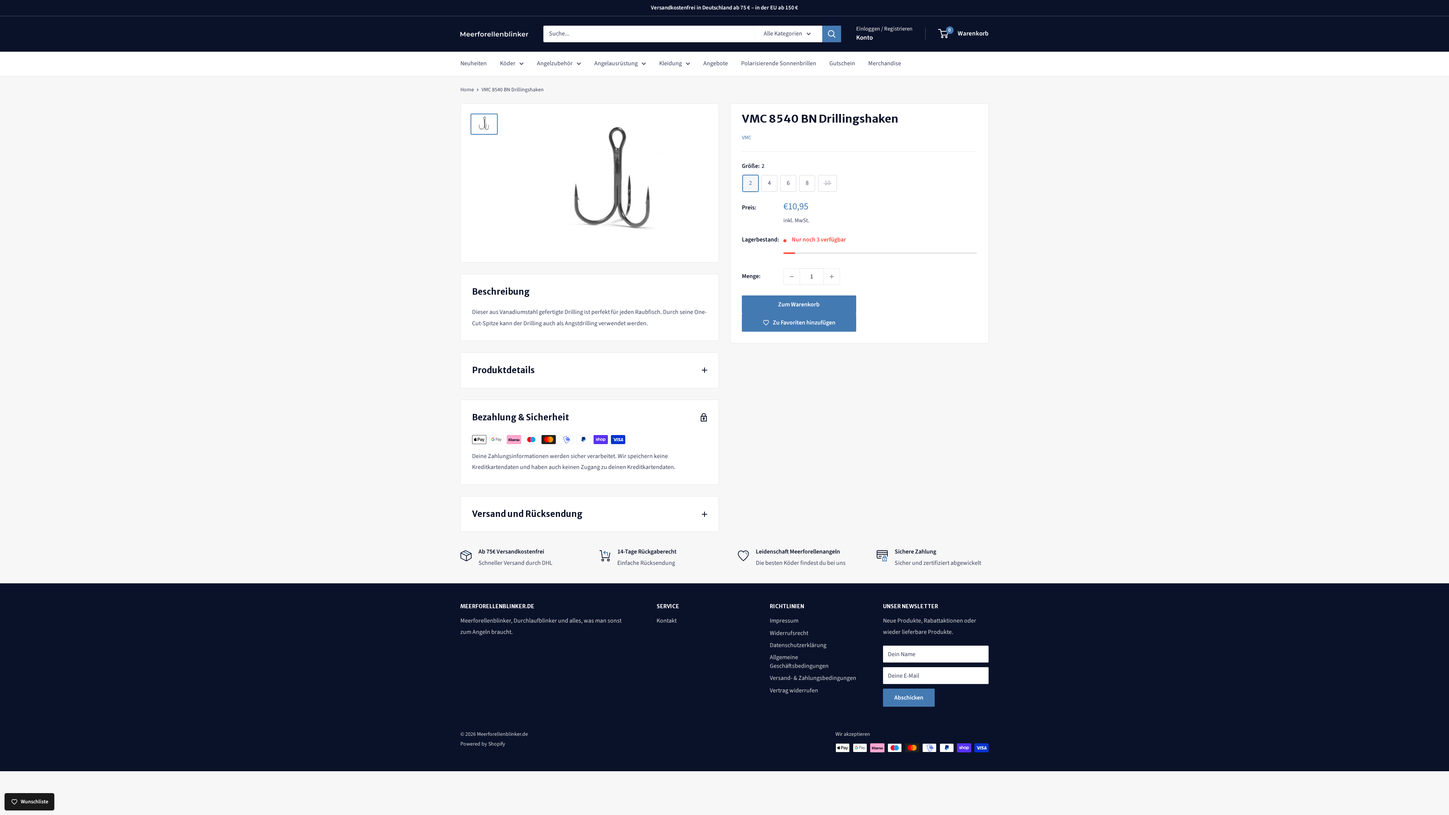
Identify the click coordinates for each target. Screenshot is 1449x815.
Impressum (784, 621)
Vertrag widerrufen (794, 690)
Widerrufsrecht (789, 633)
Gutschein (842, 63)
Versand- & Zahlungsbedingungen (813, 678)
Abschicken (908, 698)
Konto (864, 37)
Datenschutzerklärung (798, 645)
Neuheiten (473, 63)
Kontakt (667, 621)
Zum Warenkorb (799, 304)
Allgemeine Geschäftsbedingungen (799, 661)
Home (467, 90)
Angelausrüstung (616, 63)
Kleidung (670, 63)
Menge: (751, 276)
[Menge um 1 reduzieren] (792, 276)
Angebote (715, 63)
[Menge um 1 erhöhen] (832, 276)
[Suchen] (831, 34)
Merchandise (884, 63)
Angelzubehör (555, 63)
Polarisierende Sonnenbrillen (778, 63)
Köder (507, 63)
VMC (746, 137)
